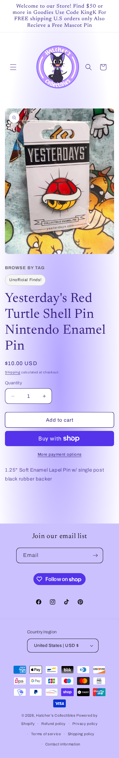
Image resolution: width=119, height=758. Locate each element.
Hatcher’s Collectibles (56, 715)
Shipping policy (81, 734)
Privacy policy (85, 724)
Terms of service (46, 734)
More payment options (60, 454)
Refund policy (53, 724)
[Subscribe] (95, 555)
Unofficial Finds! (25, 279)
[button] (13, 67)
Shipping (12, 372)
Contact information (62, 744)
